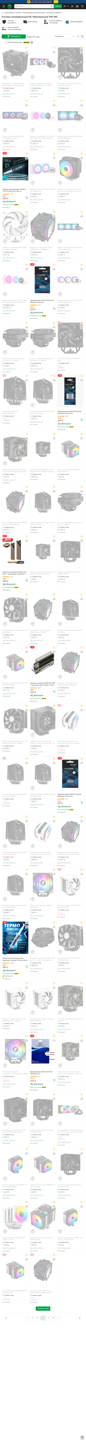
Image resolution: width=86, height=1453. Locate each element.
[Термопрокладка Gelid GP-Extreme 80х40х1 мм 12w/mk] (43, 280)
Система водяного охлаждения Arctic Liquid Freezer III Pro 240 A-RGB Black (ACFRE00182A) (70, 1131)
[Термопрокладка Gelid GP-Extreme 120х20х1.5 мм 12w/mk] (70, 391)
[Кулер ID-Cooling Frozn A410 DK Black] (70, 338)
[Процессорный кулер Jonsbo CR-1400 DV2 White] (15, 1217)
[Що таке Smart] (32, 42)
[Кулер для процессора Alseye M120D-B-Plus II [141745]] (43, 609)
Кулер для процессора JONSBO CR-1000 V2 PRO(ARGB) (15, 1186)
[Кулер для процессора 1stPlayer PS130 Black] (43, 885)
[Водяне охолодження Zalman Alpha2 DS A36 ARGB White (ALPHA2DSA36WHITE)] (70, 280)
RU (65, 6)
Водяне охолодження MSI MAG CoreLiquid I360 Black (13, 137)
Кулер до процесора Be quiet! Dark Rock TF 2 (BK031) (70, 523)
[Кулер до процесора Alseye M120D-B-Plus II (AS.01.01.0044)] (15, 502)
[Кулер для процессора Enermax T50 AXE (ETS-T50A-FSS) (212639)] (15, 721)
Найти (57, 6)
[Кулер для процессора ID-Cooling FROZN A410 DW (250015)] (15, 998)
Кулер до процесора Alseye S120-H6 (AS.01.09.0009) (42, 523)
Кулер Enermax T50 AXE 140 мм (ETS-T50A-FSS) (68, 959)
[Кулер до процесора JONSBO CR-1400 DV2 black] (70, 449)
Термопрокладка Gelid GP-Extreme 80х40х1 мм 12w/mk (42, 301)
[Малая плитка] (82, 36)
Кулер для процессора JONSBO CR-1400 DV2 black (42, 1186)
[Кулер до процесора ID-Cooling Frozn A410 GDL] (70, 998)
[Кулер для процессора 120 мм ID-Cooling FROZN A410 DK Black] (15, 1109)
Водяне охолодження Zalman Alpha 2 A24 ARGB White (42, 190)
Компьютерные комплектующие (34, 12)
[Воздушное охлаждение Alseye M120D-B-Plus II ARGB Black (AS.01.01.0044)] (43, 227)
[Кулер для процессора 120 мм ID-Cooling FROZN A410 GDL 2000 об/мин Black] (70, 1051)
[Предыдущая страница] (6, 1318)
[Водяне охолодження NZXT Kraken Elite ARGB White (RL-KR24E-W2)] (43, 116)
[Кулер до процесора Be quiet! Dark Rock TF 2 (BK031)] (70, 502)
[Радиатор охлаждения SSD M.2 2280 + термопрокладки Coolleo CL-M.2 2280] (43, 662)
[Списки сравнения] (77, 6)
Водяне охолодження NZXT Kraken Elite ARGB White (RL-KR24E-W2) (42, 137)
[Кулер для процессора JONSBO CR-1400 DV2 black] (43, 1164)
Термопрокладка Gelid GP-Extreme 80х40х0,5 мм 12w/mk (69, 795)
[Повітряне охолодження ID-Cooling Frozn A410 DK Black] (70, 63)
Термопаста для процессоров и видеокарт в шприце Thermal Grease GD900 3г (15, 959)
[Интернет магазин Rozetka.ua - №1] (10, 6)
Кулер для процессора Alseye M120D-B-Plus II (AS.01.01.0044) (68, 853)
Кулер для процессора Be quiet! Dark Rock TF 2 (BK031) (14, 359)
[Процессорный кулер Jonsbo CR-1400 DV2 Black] (43, 1217)
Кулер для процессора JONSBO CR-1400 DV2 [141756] (15, 684)
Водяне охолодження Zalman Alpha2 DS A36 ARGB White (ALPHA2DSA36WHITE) (70, 302)
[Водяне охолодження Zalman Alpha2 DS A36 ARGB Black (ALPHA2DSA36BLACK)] (70, 227)
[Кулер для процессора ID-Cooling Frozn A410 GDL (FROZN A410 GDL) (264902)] (43, 449)
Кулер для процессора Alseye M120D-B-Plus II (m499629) (68, 684)
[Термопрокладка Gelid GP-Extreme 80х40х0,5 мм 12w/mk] (70, 773)
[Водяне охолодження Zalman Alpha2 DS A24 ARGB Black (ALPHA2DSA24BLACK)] (70, 116)
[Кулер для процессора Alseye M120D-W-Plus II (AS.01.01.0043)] (70, 721)
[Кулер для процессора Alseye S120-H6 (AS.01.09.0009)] (43, 391)
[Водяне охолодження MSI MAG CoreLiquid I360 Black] (15, 116)
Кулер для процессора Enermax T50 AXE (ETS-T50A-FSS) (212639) (15, 742)
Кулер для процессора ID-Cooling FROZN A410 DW (69, 906)
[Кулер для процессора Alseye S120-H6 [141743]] (70, 609)
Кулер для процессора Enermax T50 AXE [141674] (15, 631)
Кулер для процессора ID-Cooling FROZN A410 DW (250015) (14, 1020)
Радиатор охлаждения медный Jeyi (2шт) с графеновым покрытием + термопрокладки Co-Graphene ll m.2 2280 (15, 573)
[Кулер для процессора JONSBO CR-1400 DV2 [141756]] (15, 662)
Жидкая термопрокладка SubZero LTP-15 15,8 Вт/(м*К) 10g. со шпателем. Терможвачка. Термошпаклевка (14, 190)
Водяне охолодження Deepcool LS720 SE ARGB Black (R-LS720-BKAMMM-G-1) (41, 85)
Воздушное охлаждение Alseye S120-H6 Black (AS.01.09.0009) (13, 84)
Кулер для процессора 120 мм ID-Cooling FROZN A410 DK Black (14, 1131)
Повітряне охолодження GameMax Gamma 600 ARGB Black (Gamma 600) (69, 190)
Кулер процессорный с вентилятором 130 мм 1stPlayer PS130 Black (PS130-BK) (15, 1073)
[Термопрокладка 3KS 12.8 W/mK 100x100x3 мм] (43, 1051)
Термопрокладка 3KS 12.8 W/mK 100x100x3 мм (41, 1073)
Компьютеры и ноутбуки (13, 12)
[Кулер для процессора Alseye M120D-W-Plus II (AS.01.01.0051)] (43, 832)
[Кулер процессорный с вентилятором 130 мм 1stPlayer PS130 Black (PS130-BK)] (15, 1051)
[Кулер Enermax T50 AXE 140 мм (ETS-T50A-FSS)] (70, 937)
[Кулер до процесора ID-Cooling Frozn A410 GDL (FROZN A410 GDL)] (43, 551)
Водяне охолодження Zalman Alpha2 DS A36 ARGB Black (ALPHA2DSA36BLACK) (70, 249)
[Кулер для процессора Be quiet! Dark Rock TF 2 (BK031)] (15, 338)
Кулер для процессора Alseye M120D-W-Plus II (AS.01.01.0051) (41, 853)
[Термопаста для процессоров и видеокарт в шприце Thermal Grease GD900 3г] (15, 937)
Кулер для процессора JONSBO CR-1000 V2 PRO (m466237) (70, 1238)
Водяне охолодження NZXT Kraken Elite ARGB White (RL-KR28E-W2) (15, 301)
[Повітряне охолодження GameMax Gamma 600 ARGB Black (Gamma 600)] (70, 168)
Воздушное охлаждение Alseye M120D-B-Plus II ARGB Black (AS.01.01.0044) (41, 249)
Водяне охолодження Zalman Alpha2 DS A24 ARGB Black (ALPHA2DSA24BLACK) (70, 137)
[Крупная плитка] (78, 36)
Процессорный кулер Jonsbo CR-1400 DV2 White (14, 1238)
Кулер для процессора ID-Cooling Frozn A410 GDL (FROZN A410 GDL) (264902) (42, 471)
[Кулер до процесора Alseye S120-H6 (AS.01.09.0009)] (43, 502)
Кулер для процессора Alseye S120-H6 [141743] (70, 631)
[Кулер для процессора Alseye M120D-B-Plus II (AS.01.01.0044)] (70, 832)
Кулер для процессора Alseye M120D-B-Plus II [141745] (40, 631)
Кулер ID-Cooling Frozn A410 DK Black (69, 359)
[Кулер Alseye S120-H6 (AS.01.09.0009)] (15, 391)
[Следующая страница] (80, 1318)
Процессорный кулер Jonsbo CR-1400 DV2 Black (41, 1238)
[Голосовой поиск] (52, 6)
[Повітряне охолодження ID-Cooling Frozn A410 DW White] (15, 227)
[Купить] (26, 197)
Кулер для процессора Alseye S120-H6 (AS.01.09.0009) (42, 412)
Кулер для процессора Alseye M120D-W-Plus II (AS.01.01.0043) (69, 742)
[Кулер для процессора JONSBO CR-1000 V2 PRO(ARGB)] (15, 1164)
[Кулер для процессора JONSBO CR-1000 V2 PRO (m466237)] (70, 1217)
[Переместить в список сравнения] (26, 52)
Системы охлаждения (53, 12)
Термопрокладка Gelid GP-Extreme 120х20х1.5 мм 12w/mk (69, 412)
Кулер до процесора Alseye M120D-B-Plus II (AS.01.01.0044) (15, 523)
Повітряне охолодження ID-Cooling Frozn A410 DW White (15, 248)
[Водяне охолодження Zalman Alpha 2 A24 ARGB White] (43, 168)
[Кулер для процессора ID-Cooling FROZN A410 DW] (70, 885)
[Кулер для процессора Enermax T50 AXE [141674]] (15, 609)
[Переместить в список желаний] (26, 48)
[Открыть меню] (4, 6)
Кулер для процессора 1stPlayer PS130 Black (41, 906)
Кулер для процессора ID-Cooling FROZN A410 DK (41, 1131)
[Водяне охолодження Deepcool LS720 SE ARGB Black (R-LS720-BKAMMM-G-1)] (43, 63)
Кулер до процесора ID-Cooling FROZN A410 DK (68, 573)
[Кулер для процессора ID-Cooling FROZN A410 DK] (43, 1109)
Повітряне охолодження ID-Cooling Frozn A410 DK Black (70, 84)
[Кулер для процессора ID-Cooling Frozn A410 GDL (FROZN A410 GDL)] (15, 449)
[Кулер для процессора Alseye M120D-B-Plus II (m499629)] (70, 662)
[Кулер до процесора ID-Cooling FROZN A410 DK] (70, 551)
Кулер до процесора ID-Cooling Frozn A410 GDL (70, 1020)
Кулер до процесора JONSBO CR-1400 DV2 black (69, 470)
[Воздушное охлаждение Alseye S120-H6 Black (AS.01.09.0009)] (15, 63)
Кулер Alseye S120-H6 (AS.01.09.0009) (10, 412)
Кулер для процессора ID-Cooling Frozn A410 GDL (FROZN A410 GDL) (14, 470)
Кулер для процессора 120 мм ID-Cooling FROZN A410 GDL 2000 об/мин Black (69, 1073)
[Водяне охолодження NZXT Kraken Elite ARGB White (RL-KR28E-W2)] (15, 280)
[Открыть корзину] (82, 6)
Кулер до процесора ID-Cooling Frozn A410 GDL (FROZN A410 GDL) (43, 573)
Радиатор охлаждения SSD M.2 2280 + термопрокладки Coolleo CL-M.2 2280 (42, 684)
